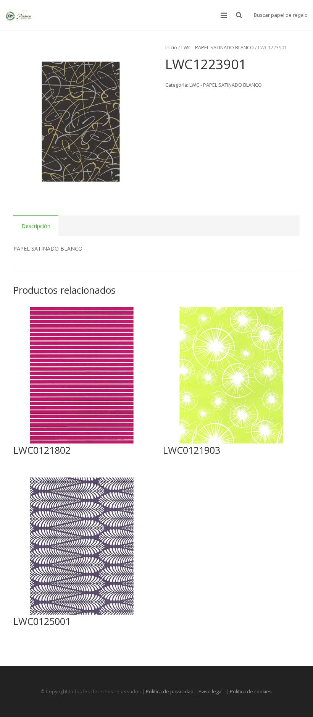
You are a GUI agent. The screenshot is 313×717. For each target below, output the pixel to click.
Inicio (171, 47)
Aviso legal (211, 691)
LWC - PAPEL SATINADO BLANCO (217, 47)
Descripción (35, 226)
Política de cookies (251, 691)
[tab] (35, 225)
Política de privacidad (170, 691)
